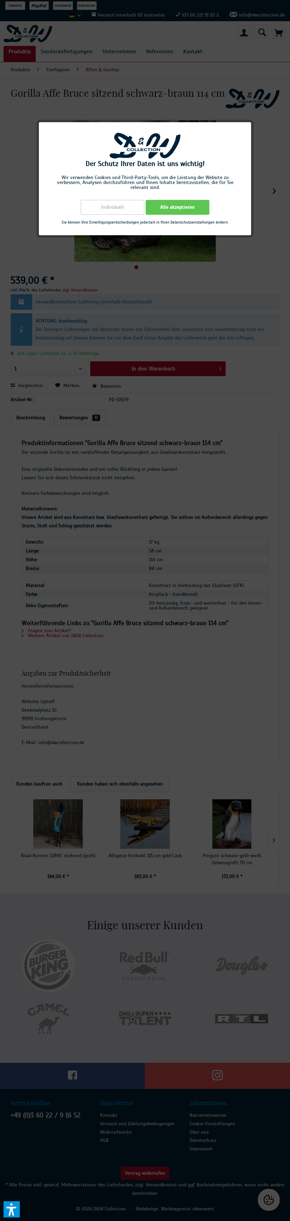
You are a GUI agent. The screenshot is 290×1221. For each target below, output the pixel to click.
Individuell (112, 207)
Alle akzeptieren (177, 207)
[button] (12, 1209)
